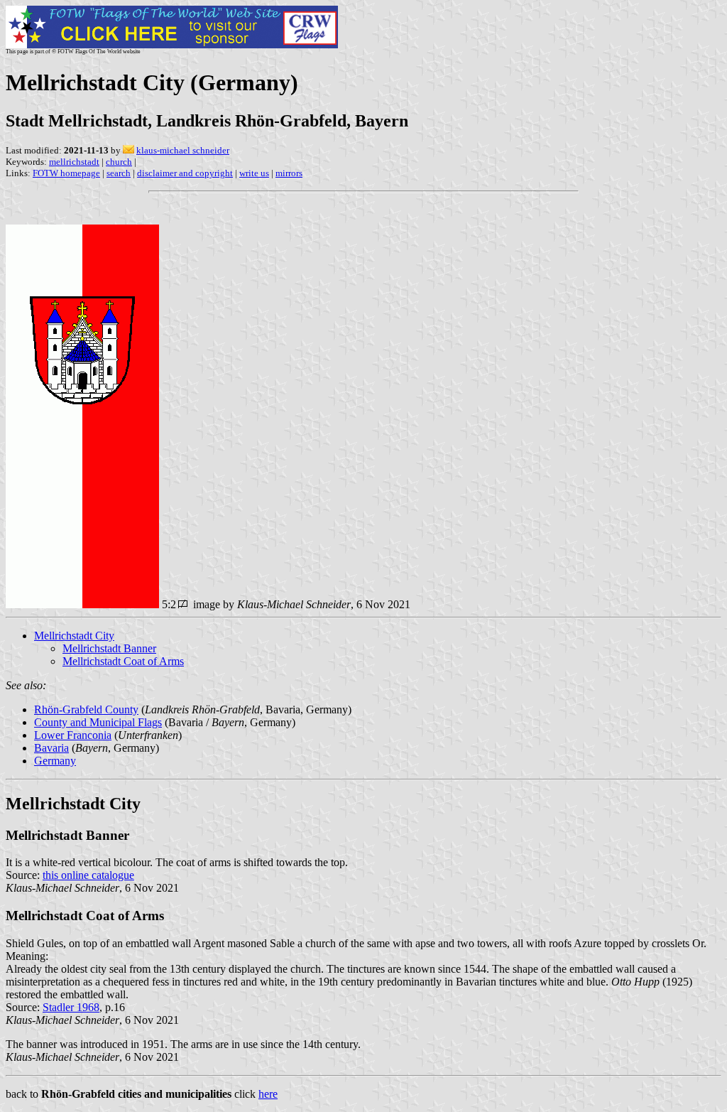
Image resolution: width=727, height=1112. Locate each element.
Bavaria (51, 748)
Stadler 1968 (71, 1007)
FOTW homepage (66, 173)
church (119, 161)
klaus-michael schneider (182, 150)
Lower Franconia (72, 735)
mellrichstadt (74, 161)
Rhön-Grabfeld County (86, 709)
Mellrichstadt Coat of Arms (123, 661)
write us (254, 173)
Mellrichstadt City (74, 636)
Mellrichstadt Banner (109, 648)
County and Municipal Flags (98, 722)
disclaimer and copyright (185, 173)
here (268, 1094)
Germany (55, 761)
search (118, 173)
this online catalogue (88, 875)
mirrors (288, 173)
